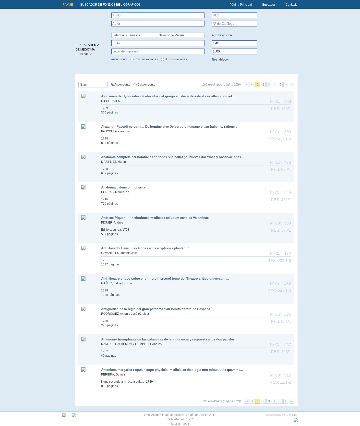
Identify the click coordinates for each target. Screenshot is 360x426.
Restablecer (220, 59)
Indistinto (121, 59)
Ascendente (122, 84)
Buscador (268, 4)
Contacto (292, 4)
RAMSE (67, 4)
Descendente (146, 84)
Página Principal (241, 4)
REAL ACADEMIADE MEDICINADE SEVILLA (87, 49)
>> (291, 84)
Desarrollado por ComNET (282, 414)
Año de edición (222, 35)
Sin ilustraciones (176, 59)
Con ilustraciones (146, 59)
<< (246, 84)
